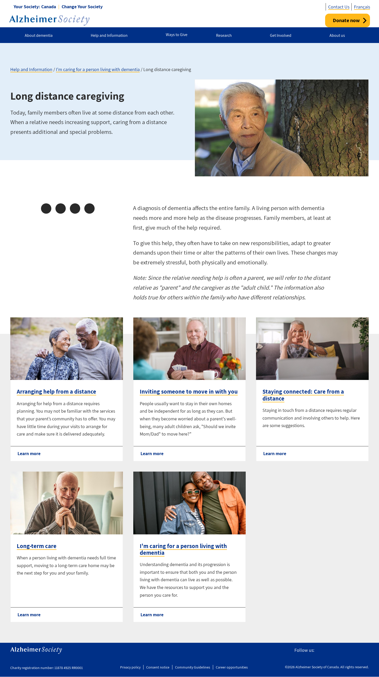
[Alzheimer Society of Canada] (49, 20)
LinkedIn (365, 650)
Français (362, 7)
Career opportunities (232, 667)
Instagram (342, 650)
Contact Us (338, 7)
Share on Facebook (46, 208)
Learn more (29, 453)
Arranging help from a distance (56, 391)
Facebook (320, 650)
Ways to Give (176, 34)
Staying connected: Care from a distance (303, 395)
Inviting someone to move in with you (189, 391)
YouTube (354, 650)
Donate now (346, 20)
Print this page (89, 208)
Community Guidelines (192, 667)
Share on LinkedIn (75, 208)
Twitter (330, 650)
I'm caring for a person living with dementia (98, 69)
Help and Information (31, 69)
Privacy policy (130, 667)
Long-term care (36, 546)
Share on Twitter (60, 208)
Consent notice (157, 667)
